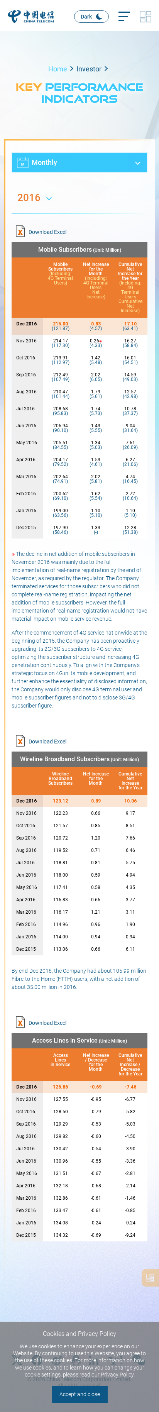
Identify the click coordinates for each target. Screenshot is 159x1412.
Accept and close (79, 1394)
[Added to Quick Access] (150, 1278)
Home (57, 69)
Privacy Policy (117, 1374)
